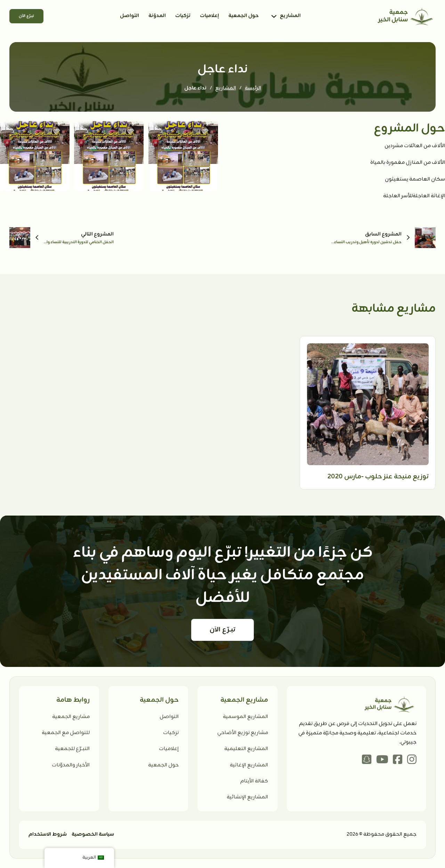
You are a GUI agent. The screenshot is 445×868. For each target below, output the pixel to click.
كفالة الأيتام (254, 781)
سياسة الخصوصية (93, 834)
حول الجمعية (243, 15)
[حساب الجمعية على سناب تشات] (366, 760)
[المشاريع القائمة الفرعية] (274, 16)
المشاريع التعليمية (246, 748)
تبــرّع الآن (26, 16)
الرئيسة (253, 88)
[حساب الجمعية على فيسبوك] (397, 760)
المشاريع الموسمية (245, 716)
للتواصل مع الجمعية (66, 732)
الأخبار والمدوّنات (71, 765)
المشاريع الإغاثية (249, 765)
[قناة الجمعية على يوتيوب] (382, 760)
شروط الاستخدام (48, 834)
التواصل (129, 15)
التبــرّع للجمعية (72, 748)
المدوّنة (157, 15)
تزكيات (183, 15)
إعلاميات (209, 15)
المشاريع (290, 15)
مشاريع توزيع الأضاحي (242, 732)
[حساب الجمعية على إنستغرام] (411, 760)
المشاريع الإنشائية (247, 797)
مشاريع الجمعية (71, 716)
